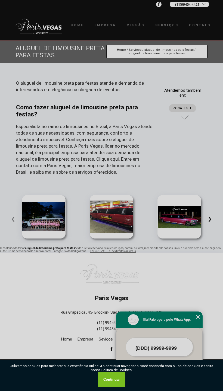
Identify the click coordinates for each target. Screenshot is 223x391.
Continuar (111, 379)
